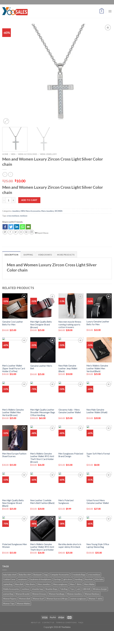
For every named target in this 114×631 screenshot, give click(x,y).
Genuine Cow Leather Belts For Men (12, 323)
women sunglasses (78, 598)
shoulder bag (37, 589)
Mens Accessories (27, 154)
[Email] (28, 226)
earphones (22, 579)
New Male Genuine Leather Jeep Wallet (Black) (67, 368)
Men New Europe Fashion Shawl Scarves (14, 455)
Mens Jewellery (48, 154)
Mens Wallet (89, 584)
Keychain (89, 579)
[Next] (106, 74)
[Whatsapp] (22, 226)
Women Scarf (38, 598)
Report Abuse (42, 233)
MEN (13, 154)
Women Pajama (9, 598)
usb (78, 589)
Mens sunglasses (60, 584)
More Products (66, 255)
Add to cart (29, 200)
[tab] (11, 254)
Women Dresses (39, 594)
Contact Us (48, 622)
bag (46, 574)
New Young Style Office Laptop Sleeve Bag (98, 545)
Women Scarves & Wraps (57, 598)
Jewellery (16, 211)
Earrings (57, 579)
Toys (72, 589)
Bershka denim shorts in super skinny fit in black (69, 545)
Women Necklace (92, 594)
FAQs (80, 622)
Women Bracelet (23, 594)
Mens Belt (19, 584)
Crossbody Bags (78, 574)
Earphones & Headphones (40, 579)
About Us (35, 622)
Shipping (28, 255)
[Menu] (110, 11)
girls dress (68, 579)
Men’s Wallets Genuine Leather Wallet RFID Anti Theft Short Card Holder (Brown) (42, 457)
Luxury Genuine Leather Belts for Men (98, 323)
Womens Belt (24, 598)
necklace (23, 216)
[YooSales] (15, 11)
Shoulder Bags (51, 589)
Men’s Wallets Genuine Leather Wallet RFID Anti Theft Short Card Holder (42, 547)
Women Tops (8, 603)
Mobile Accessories (11, 589)
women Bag (8, 594)
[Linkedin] (16, 226)
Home (5, 154)
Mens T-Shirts (75, 584)
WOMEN (58, 211)
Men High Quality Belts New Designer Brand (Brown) (41, 324)
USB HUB (86, 589)
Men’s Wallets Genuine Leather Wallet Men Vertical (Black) (97, 368)
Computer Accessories (59, 574)
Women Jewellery (74, 594)
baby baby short (9, 574)
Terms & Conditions (66, 622)
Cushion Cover (9, 579)
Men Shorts (30, 584)
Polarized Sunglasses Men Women (14, 545)
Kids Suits (99, 579)
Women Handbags (56, 594)
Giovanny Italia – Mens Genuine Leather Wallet (69, 411)
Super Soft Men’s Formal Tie (98, 455)
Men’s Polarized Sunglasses (65, 501)
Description (11, 255)
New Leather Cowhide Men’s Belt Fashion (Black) (42, 501)
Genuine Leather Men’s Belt (41, 367)
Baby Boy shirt (25, 574)
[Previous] (8, 74)
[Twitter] (11, 226)
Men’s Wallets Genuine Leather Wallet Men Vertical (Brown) (13, 412)
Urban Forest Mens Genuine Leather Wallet (98, 501)
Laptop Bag (7, 584)
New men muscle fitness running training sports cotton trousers (69, 324)
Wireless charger (100, 589)
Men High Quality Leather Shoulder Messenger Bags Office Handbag (42, 412)
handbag (78, 579)
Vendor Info (45, 255)
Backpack (38, 574)
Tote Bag (63, 589)
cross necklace (13, 216)
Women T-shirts (95, 598)
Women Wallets (23, 603)
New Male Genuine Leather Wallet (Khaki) (97, 411)
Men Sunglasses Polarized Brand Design (70, 455)
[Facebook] (5, 226)
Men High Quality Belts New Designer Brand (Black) (13, 503)
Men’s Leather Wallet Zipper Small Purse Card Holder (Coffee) (13, 368)
